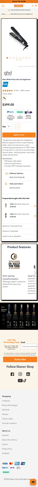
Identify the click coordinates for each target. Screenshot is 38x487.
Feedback (5, 453)
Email (23, 342)
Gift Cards (5, 410)
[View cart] (36, 6)
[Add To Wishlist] (17, 126)
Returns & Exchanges (10, 405)
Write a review (25, 90)
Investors (5, 435)
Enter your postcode (17, 177)
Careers (5, 444)
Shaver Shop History (9, 440)
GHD (12, 204)
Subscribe (20, 359)
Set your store (15, 188)
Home (3, 14)
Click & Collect (7, 419)
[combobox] (10, 126)
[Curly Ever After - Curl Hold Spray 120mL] (5, 215)
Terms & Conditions (9, 423)
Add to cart (19, 135)
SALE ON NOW (19, 1)
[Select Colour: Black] (4, 98)
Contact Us (6, 401)
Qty (4, 127)
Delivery (5, 414)
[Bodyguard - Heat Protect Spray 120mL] (5, 205)
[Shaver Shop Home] (19, 5)
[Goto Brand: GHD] (7, 76)
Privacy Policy (7, 449)
